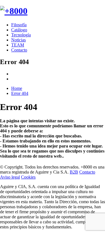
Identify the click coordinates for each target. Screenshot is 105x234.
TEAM (17, 45)
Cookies (28, 177)
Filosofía (19, 24)
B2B (74, 172)
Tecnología (21, 34)
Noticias (18, 40)
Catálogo (19, 29)
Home (16, 88)
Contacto (19, 50)
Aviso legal (10, 177)
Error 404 (19, 93)
